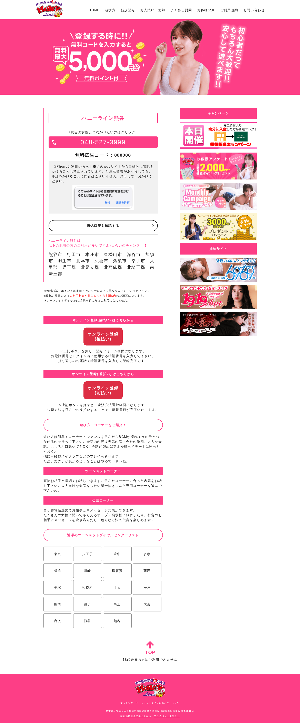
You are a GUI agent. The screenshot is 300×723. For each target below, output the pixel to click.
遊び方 (110, 10)
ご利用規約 (229, 10)
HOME (94, 10)
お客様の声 (206, 10)
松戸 (147, 587)
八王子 (87, 554)
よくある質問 (181, 10)
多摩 (147, 554)
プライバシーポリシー (167, 716)
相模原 (87, 587)
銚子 (87, 604)
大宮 (147, 604)
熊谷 (87, 621)
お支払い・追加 (152, 10)
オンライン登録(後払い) (103, 336)
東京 (57, 554)
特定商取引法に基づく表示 (135, 716)
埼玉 (117, 604)
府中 (117, 554)
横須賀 (117, 570)
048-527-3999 (103, 142)
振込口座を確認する (103, 225)
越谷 (117, 621)
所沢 (57, 621)
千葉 (117, 587)
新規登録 (128, 10)
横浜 (57, 570)
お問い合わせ (254, 10)
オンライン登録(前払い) (103, 390)
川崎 (87, 570)
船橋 (57, 604)
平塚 (57, 587)
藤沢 (147, 570)
